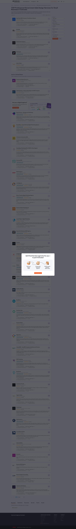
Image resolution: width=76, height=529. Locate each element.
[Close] (53, 254)
